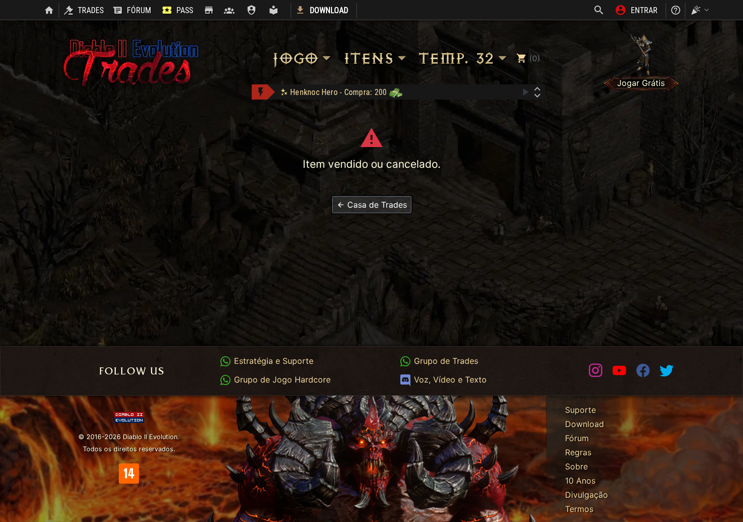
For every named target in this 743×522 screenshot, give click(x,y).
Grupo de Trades (444, 361)
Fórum (577, 438)
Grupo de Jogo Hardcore (281, 379)
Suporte (580, 410)
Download (584, 424)
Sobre (576, 466)
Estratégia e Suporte (272, 361)
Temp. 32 (455, 58)
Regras (578, 452)
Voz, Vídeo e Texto (449, 379)
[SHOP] (208, 10)
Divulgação (586, 495)
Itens (368, 58)
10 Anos (580, 481)
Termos (579, 509)
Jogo (294, 58)
